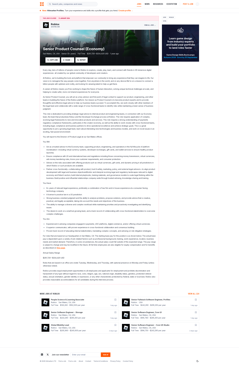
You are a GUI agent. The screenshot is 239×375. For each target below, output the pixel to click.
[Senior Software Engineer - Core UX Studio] (159, 327)
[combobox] (73, 4)
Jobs (139, 4)
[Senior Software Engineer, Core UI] (159, 315)
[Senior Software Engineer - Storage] (79, 315)
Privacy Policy (115, 361)
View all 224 (193, 294)
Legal (164, 21)
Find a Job (62, 361)
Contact (88, 361)
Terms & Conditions (100, 361)
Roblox (171, 17)
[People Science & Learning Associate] (79, 302)
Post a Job (188, 4)
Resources (158, 4)
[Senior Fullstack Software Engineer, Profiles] (159, 302)
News (147, 4)
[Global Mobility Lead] (79, 327)
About (81, 361)
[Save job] (115, 299)
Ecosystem (172, 4)
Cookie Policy (128, 361)
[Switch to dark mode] (197, 361)
